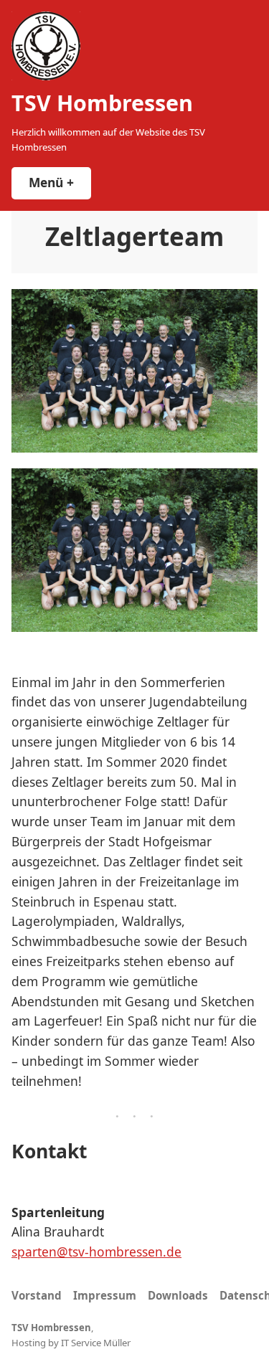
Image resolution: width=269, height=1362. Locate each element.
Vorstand (36, 1295)
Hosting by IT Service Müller (71, 1342)
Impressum (104, 1295)
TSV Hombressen (102, 103)
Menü (60, 182)
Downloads (178, 1295)
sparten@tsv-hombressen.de (96, 1251)
